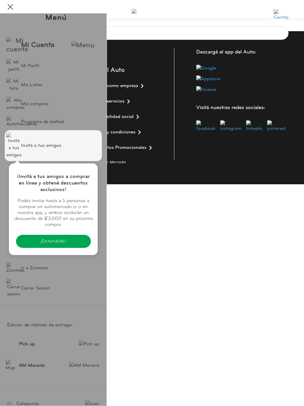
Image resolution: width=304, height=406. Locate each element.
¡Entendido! (53, 241)
